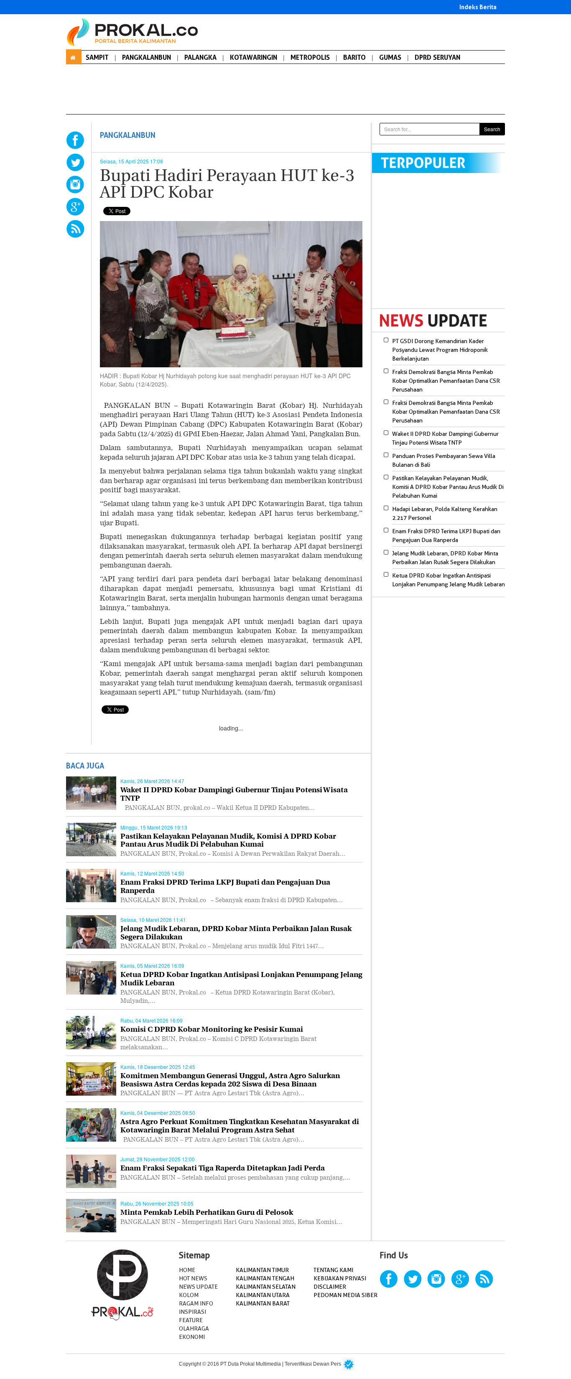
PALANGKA (200, 57)
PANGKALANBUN (146, 57)
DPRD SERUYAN (437, 57)
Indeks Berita (478, 6)
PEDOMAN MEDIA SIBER (345, 1295)
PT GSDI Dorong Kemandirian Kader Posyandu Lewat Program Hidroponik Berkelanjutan (440, 350)
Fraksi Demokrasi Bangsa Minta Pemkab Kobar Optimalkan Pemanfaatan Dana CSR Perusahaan (446, 381)
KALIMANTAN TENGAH (265, 1278)
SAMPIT (97, 57)
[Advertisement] (442, 246)
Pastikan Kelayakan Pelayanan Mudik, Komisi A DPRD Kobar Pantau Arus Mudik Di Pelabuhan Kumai (448, 487)
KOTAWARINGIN (253, 57)
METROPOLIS (310, 57)
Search (492, 128)
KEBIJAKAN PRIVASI (340, 1278)
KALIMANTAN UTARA (263, 1295)
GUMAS (390, 57)
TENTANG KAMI (333, 1270)
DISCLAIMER (330, 1286)
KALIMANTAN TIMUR (262, 1270)
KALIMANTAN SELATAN (266, 1286)
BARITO (354, 57)
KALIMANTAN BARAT (263, 1303)
